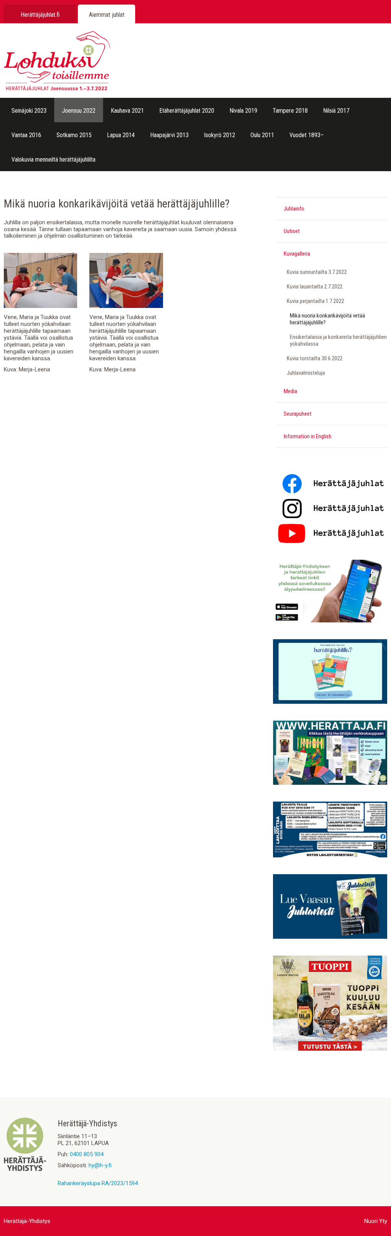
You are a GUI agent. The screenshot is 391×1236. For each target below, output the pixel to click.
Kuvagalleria (297, 253)
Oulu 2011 (262, 135)
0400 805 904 (86, 1154)
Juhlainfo (294, 208)
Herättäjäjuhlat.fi (40, 14)
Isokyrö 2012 (219, 135)
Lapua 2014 (121, 135)
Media (290, 391)
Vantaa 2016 (26, 135)
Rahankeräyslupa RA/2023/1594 (98, 1183)
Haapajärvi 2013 (169, 135)
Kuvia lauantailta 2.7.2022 (315, 286)
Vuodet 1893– (306, 135)
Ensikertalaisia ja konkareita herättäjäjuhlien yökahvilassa (338, 340)
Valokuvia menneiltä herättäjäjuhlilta (53, 159)
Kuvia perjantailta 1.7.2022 (315, 301)
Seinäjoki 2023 (29, 110)
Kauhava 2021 (127, 110)
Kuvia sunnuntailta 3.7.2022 (317, 272)
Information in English (307, 436)
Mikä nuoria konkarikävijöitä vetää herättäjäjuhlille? (327, 319)
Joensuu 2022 (78, 110)
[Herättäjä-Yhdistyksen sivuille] (25, 1169)
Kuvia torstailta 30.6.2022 (315, 358)
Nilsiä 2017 (336, 110)
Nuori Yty (375, 1221)
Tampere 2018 (290, 110)
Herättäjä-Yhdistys (27, 1221)
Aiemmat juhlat (106, 14)
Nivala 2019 (243, 110)
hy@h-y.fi (100, 1165)
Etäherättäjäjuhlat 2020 (186, 110)
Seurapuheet (298, 413)
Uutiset (292, 231)
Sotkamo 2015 (74, 135)
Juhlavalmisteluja (306, 372)
